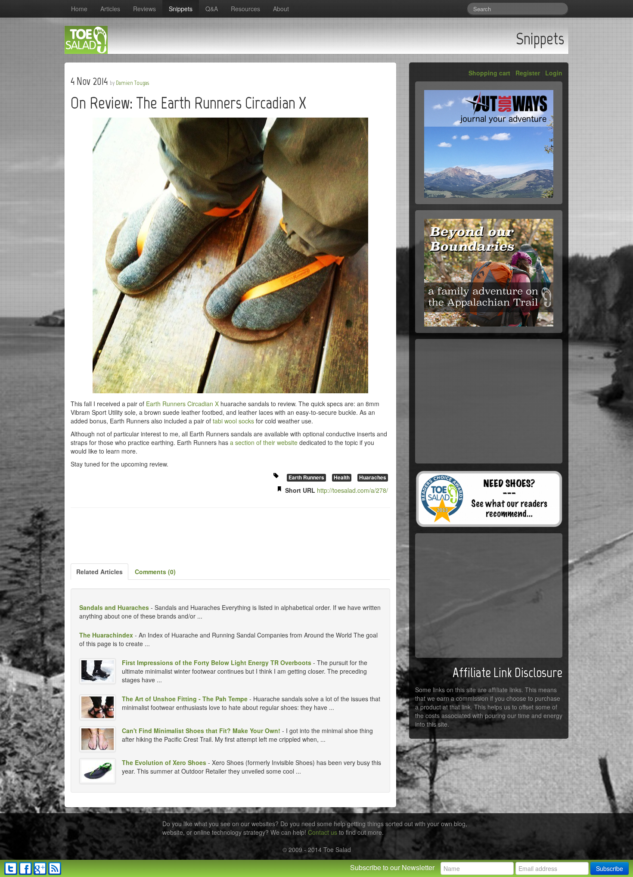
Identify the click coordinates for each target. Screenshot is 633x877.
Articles (110, 8)
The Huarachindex (106, 635)
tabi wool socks (233, 421)
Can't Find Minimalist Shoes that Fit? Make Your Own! (201, 730)
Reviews (144, 8)
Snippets (180, 8)
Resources (245, 8)
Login (553, 72)
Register (527, 72)
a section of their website (264, 442)
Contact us (322, 832)
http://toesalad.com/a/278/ (352, 490)
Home (79, 8)
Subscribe (609, 868)
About (281, 8)
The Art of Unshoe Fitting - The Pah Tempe (185, 698)
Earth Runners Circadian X (182, 403)
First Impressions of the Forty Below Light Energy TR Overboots (216, 662)
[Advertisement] (230, 536)
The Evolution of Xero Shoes (164, 762)
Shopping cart (489, 72)
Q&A (211, 8)
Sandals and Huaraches (114, 607)
